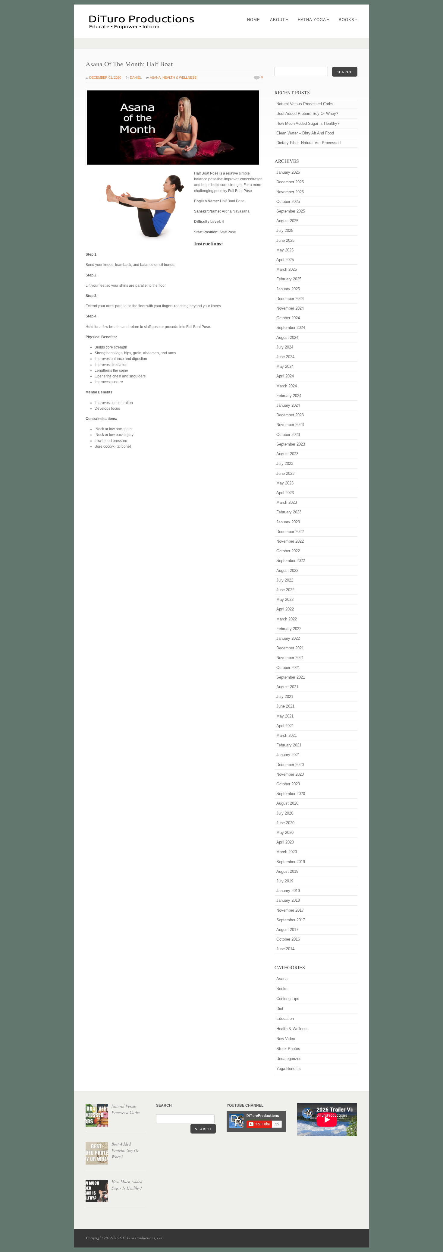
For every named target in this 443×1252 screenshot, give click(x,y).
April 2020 (285, 842)
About (279, 19)
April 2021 (285, 726)
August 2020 (287, 803)
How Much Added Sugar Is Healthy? (307, 123)
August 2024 (287, 337)
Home (253, 19)
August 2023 (287, 454)
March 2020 (286, 852)
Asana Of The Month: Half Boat (129, 63)
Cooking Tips (287, 998)
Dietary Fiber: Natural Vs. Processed (308, 142)
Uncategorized (288, 1058)
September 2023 (290, 444)
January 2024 (288, 405)
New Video (285, 1038)
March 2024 (286, 386)
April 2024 (285, 376)
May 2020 (285, 832)
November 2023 (290, 424)
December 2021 (290, 648)
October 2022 (288, 551)
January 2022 (288, 638)
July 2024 (284, 347)
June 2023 (285, 473)
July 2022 (284, 580)
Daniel (136, 77)
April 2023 (285, 492)
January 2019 (288, 890)
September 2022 (290, 560)
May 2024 (285, 366)
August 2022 (287, 570)
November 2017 (290, 910)
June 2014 (285, 949)
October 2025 (288, 201)
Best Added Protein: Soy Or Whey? (307, 113)
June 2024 (285, 357)
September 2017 (290, 920)
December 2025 (290, 182)
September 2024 (290, 327)
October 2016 (288, 939)
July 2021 (284, 696)
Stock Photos (288, 1048)
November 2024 (290, 308)
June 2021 (285, 706)
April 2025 (285, 259)
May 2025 (285, 250)
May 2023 (285, 483)
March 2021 (286, 735)
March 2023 (286, 502)
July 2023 (284, 463)
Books (348, 19)
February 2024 (288, 395)
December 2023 (290, 415)
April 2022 (285, 609)
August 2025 (287, 221)
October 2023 (288, 434)
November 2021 (290, 657)
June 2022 (285, 590)
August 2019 (287, 871)
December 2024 (290, 298)
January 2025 (288, 289)
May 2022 (285, 599)
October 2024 (288, 318)
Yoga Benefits (288, 1068)
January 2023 (288, 522)
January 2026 (288, 172)
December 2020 (290, 764)
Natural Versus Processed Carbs (304, 104)
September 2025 (290, 211)
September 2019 (290, 861)
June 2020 (285, 823)
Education (285, 1018)
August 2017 (287, 929)
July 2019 (284, 881)
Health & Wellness (179, 77)
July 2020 (284, 813)
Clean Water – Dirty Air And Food (305, 133)
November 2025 (290, 192)
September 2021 (290, 677)
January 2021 (288, 754)
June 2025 (285, 240)
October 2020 (288, 784)
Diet (279, 1008)
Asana (155, 77)
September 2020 (290, 793)
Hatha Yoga (313, 19)
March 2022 (286, 619)
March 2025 (286, 269)
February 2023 (288, 512)
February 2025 (288, 279)
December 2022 (290, 531)
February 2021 (288, 745)
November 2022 (290, 541)
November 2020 (290, 774)
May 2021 (285, 716)
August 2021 (287, 687)
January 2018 (288, 900)
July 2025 (284, 230)
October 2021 (288, 667)
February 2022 (288, 628)
